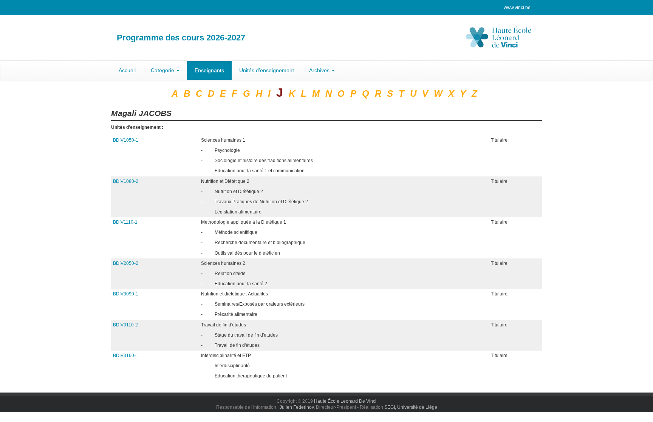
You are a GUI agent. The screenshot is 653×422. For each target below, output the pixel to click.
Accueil (127, 70)
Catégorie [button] (163, 70)
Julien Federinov (297, 407)
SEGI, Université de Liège (410, 407)
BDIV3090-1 (125, 294)
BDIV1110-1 (125, 222)
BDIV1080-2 (125, 181)
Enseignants (209, 70)
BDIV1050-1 (125, 140)
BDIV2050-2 (125, 263)
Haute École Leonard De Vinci (345, 401)
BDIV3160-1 (125, 355)
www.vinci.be (517, 7)
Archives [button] (320, 70)
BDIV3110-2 (125, 325)
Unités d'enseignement (266, 70)
